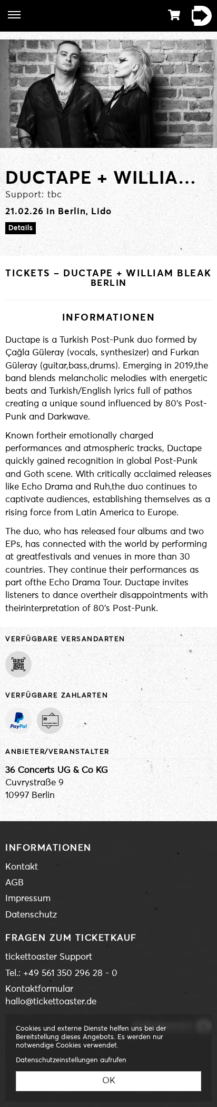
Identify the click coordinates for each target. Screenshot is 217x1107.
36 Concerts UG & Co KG (56, 770)
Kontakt (21, 867)
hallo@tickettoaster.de (50, 1002)
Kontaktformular (39, 989)
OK (108, 1080)
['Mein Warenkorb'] (174, 15)
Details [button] (20, 228)
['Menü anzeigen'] (14, 15)
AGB (14, 883)
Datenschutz (31, 915)
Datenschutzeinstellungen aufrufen (71, 1060)
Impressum (28, 898)
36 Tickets (198, 16)
